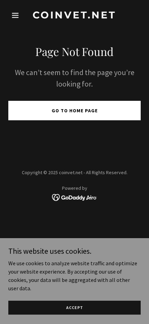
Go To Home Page (75, 110)
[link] (74, 16)
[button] (18, 15)
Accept (74, 307)
